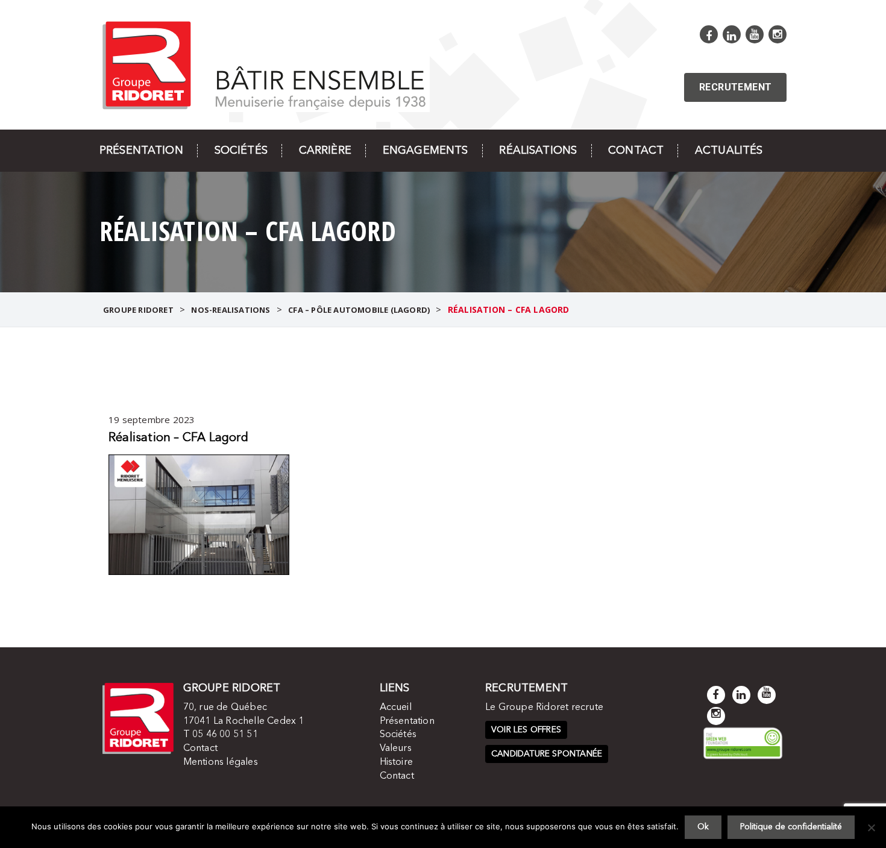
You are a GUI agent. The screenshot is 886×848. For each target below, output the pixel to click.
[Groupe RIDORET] (264, 64)
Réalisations (538, 150)
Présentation (141, 150)
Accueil (396, 707)
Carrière (325, 150)
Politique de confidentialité (791, 827)
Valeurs (396, 748)
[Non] (871, 827)
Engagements (425, 150)
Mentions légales (220, 762)
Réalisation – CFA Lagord (178, 438)
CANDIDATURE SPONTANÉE (546, 754)
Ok (703, 827)
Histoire (396, 762)
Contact (636, 150)
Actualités (728, 150)
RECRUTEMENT (735, 87)
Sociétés (241, 150)
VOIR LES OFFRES (526, 730)
